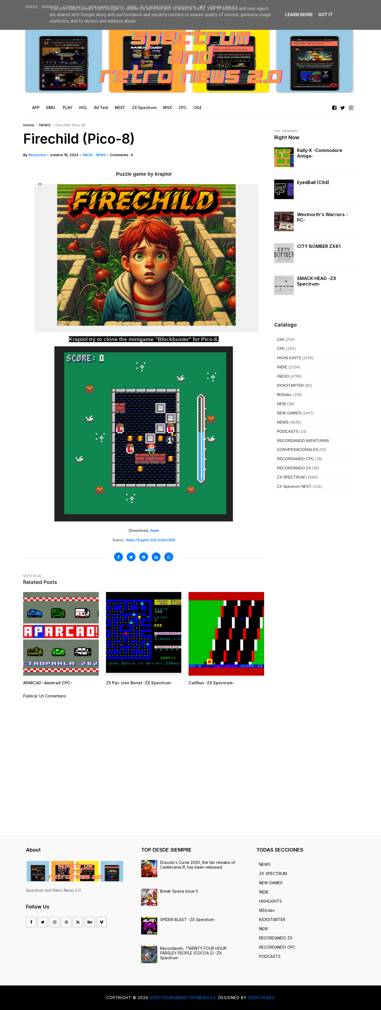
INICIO (88, 155)
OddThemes (261, 997)
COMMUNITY (74, 7)
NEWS (44, 125)
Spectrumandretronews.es (183, 997)
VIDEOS (31, 7)
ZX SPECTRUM (291, 477)
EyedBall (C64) (313, 182)
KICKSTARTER (290, 385)
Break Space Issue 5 (179, 891)
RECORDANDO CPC (295, 458)
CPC (281, 348)
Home (28, 125)
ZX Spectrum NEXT (294, 486)
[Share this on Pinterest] (143, 556)
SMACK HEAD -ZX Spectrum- (316, 281)
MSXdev (284, 394)
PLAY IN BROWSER (155, 7)
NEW (281, 404)
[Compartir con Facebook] (118, 556)
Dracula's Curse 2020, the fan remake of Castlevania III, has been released (197, 864)
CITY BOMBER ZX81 (319, 246)
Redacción (37, 155)
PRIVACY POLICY (224, 7)
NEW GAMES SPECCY (106, 7)
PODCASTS (287, 431)
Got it (325, 14)
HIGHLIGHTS (185, 7)
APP (202, 7)
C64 (280, 339)
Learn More (299, 14)
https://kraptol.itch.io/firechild (150, 540)
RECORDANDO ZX (294, 468)
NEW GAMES (289, 413)
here (154, 530)
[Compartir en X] (131, 556)
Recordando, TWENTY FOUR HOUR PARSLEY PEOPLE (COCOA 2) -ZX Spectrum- (193, 953)
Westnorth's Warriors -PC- (322, 217)
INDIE (132, 7)
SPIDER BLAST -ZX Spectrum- (187, 919)
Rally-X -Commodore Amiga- (319, 153)
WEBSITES (50, 7)
